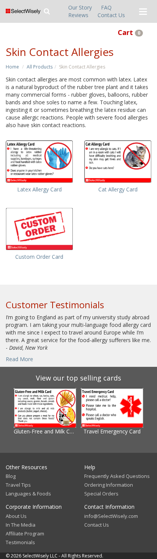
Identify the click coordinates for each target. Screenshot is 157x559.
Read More (19, 359)
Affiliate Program (25, 533)
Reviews (78, 15)
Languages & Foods (28, 493)
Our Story (80, 7)
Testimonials (20, 542)
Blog (11, 476)
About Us (16, 516)
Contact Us (111, 15)
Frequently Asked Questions (117, 476)
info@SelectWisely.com (111, 516)
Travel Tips (18, 484)
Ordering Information (108, 484)
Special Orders (101, 493)
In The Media (20, 524)
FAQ (106, 7)
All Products (40, 67)
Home (12, 67)
